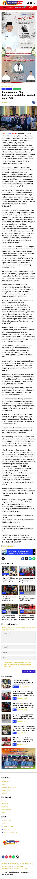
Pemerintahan (17, 89)
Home (4, 813)
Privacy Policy (6, 790)
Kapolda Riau (8, 820)
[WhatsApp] (33, 558)
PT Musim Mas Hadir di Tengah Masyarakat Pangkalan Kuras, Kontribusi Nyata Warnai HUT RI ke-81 (27, 580)
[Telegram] (30, 558)
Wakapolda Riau (9, 826)
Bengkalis (5, 574)
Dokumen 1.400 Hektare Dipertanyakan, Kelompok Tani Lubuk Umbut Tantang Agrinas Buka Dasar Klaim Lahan (10, 580)
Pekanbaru (5, 807)
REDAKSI (4, 793)
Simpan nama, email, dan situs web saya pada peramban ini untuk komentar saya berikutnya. (17, 665)
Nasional (9, 89)
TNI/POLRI (5, 804)
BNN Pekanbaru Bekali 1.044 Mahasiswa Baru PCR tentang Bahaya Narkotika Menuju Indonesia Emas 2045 (27, 618)
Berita (3, 89)
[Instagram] (6, 856)
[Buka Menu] (31, 3)
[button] (28, 3)
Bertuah (6, 829)
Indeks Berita (6, 781)
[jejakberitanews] (12, 3)
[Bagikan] (33, 102)
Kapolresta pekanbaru (11, 832)
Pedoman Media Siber (9, 787)
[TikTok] (17, 856)
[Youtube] (10, 856)
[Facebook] (22, 558)
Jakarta (4, 784)
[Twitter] (26, 558)
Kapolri (6, 823)
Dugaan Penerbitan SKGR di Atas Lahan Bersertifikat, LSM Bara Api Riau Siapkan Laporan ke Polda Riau (9, 618)
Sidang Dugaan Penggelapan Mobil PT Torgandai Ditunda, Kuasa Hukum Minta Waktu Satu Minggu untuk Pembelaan (27, 599)
